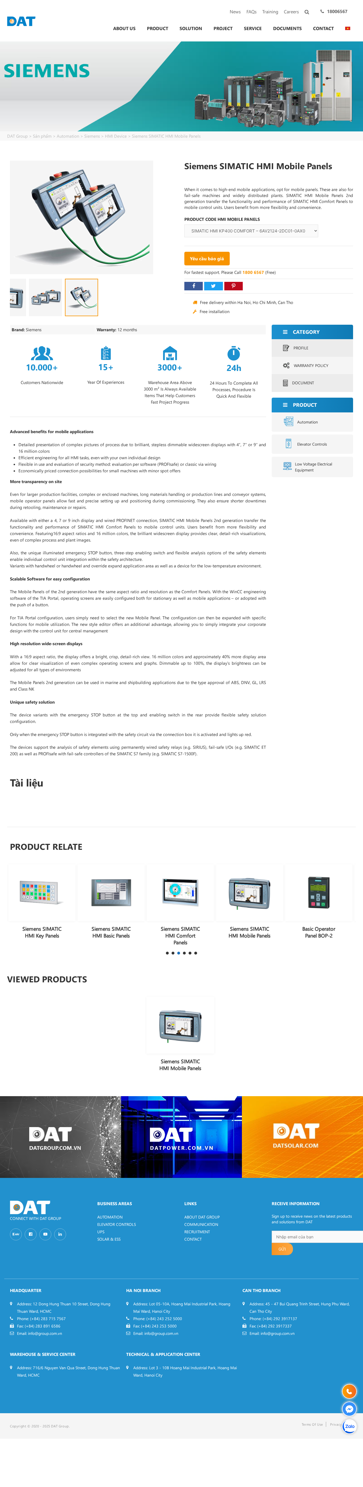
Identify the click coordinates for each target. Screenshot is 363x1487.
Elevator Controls (312, 444)
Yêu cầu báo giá (207, 258)
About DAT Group (202, 1217)
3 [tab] (178, 953)
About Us (124, 28)
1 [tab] (167, 953)
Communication (201, 1224)
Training (270, 11)
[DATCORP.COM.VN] (60, 1137)
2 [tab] (173, 953)
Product (157, 28)
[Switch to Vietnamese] (347, 28)
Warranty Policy (311, 365)
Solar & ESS (109, 1239)
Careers (291, 11)
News (235, 11)
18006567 (337, 11)
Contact (323, 28)
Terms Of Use (312, 1424)
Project (223, 28)
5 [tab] (190, 953)
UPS (100, 1231)
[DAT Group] (21, 20)
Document (303, 382)
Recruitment (197, 1231)
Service (253, 28)
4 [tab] (184, 953)
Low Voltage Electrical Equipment (313, 467)
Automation (307, 422)
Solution (191, 28)
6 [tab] (195, 953)
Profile (301, 348)
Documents (287, 28)
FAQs (251, 11)
